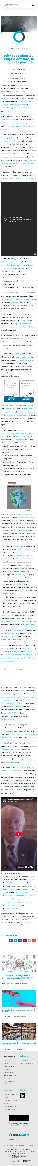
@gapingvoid (27, 357)
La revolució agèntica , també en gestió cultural (18, 1011)
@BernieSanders (14, 771)
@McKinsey (13, 138)
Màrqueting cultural (20, 73)
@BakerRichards (8, 719)
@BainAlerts (19, 575)
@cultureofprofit (8, 648)
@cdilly (4, 98)
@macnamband (29, 625)
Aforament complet (14, 707)
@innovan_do (16, 262)
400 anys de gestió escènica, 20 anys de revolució (19, 1044)
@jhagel (18, 546)
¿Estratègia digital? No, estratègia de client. (18, 265)
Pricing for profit (28, 648)
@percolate (6, 731)
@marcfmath (21, 584)
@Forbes (10, 633)
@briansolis (16, 354)
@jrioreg (17, 259)
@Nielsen (14, 302)
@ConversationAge (22, 892)
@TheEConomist (19, 440)
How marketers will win (26, 517)
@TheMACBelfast (13, 713)
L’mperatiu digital (28, 178)
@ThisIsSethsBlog (21, 530)
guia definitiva (8, 749)
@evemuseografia (8, 120)
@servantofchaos (23, 556)
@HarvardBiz (28, 652)
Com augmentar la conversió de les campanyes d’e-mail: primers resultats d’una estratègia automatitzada (18, 977)
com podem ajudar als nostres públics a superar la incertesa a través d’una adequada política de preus (18, 658)
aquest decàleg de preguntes (19, 299)
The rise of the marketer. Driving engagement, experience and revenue (18, 433)
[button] (11, 940)
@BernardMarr (19, 630)
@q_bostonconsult (13, 178)
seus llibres (28, 409)
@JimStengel (20, 597)
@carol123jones (12, 762)
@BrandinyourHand (9, 703)
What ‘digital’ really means (12, 141)
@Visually (13, 725)
